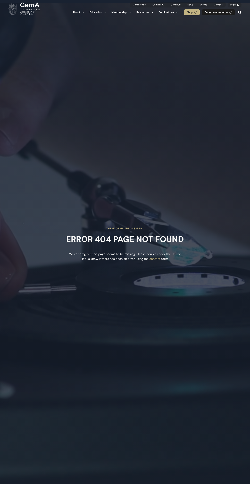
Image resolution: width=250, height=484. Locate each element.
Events (203, 4)
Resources (142, 12)
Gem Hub (176, 4)
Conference (139, 4)
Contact (218, 4)
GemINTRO (158, 4)
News (190, 4)
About (76, 12)
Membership (119, 12)
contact (154, 259)
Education (95, 12)
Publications (166, 12)
